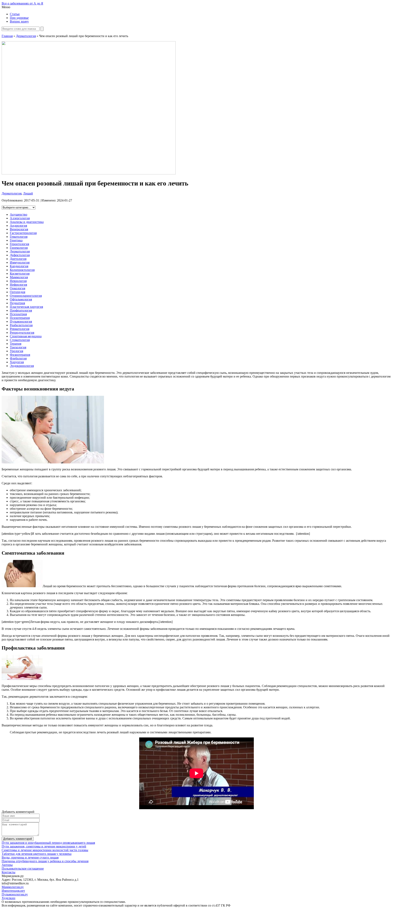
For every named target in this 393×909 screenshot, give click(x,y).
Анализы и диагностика (27, 222)
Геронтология (19, 244)
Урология (16, 351)
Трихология (18, 347)
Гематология (18, 236)
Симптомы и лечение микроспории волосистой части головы (45, 850)
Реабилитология (21, 325)
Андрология (18, 225)
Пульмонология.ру (15, 894)
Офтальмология (21, 299)
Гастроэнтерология (23, 233)
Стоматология (20, 340)
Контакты (8, 872)
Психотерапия (20, 318)
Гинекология (19, 247)
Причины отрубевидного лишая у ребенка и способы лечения (45, 861)
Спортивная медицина (26, 336)
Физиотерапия (20, 354)
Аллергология (20, 218)
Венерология (19, 229)
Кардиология (19, 266)
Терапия (15, 343)
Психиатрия (18, 314)
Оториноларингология (26, 295)
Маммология (19, 277)
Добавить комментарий (17, 838)
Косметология (19, 273)
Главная (7, 36)
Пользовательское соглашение (23, 868)
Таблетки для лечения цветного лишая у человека (36, 854)
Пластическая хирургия (26, 306)
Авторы (7, 865)
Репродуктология (22, 332)
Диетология (18, 259)
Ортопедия (17, 292)
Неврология (18, 281)
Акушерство (18, 214)
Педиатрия (17, 303)
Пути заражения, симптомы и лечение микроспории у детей (44, 846)
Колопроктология (22, 270)
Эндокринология (22, 365)
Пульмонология (21, 321)
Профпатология (21, 310)
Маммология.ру (13, 887)
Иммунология (19, 262)
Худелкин (8, 898)
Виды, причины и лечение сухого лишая (30, 857)
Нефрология (18, 284)
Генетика (16, 240)
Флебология (18, 358)
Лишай (28, 193)
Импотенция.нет (13, 890)
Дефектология (20, 255)
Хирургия (17, 362)
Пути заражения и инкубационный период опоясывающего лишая (48, 842)
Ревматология (19, 329)
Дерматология (26, 36)
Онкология (17, 288)
